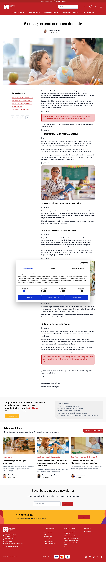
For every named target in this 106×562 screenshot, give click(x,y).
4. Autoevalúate (17, 107)
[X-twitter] (97, 557)
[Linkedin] (85, 557)
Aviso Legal (47, 539)
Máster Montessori (18, 13)
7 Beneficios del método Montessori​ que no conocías (84, 462)
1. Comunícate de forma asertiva (22, 98)
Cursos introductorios (70, 13)
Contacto (46, 546)
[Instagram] (93, 557)
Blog (50, 18)
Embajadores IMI (48, 536)
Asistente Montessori (51, 13)
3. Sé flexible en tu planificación (22, 104)
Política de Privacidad (49, 543)
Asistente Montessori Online (71, 538)
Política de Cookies (48, 541)
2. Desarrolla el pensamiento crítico (23, 101)
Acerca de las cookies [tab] (77, 268)
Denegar (29, 297)
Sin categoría (7, 457)
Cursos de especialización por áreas (71, 543)
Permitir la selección (53, 297)
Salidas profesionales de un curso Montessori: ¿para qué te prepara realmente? (52, 463)
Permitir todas (77, 297)
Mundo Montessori (43, 457)
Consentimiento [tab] (28, 268)
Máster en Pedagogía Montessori (69, 532)
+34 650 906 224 (61, 1)
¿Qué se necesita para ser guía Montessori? (59, 381)
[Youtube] (89, 557)
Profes (55, 18)
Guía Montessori (34, 13)
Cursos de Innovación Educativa (72, 540)
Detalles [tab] (53, 268)
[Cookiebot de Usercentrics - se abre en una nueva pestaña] (81, 263)
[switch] (43, 291)
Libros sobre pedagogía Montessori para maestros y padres (64, 379)
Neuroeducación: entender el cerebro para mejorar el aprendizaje (66, 376)
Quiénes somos (48, 532)
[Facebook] (101, 557)
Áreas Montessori (88, 13)
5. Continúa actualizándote (20, 110)
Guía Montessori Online (70, 536)
